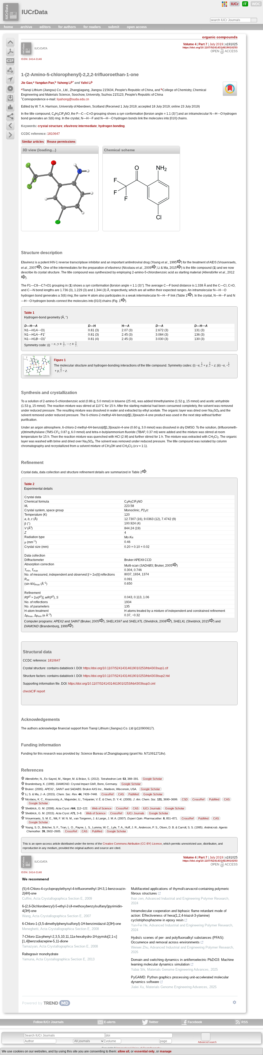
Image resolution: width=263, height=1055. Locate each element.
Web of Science (101, 808)
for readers (92, 27)
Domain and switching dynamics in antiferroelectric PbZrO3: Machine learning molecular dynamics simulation (182, 962)
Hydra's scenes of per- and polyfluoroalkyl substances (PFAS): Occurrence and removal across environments (177, 940)
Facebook (195, 1022)
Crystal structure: (34, 668)
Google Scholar (152, 778)
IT (245, 4)
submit (114, 27)
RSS (244, 1022)
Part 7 (203, 44)
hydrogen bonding (111, 126)
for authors (67, 27)
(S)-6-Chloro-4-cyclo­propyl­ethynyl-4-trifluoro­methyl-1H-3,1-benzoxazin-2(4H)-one (74, 891)
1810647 (53, 134)
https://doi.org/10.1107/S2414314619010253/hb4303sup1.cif (125, 668)
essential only (144, 1051)
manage (166, 1051)
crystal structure (50, 126)
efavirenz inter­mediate (80, 126)
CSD (185, 799)
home (9, 27)
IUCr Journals (152, 808)
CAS (121, 794)
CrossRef (107, 794)
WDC (256, 4)
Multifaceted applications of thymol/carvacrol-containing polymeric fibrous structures (180, 891)
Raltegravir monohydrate (40, 954)
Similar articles (33, 142)
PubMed (133, 794)
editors (46, 27)
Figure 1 (60, 360)
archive (27, 27)
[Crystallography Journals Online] (224, 4)
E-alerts (110, 1022)
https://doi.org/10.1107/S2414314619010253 (210, 47)
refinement (86, 472)
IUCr (234, 4)
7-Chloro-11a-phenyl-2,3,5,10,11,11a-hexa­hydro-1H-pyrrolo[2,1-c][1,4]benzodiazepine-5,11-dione (69, 939)
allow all (123, 1051)
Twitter (153, 1022)
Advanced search (207, 1042)
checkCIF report (34, 691)
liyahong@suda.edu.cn (73, 99)
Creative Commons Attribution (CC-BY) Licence (132, 843)
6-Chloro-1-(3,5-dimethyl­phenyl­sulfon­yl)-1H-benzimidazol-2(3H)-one (71, 924)
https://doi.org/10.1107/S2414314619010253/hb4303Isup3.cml (111, 683)
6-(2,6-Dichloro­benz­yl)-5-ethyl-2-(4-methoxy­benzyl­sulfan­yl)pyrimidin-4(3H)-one (72, 908)
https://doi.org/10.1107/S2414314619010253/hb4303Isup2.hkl (126, 676)
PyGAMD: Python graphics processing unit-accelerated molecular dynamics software (180, 979)
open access (137, 27)
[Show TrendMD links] (234, 1002)
